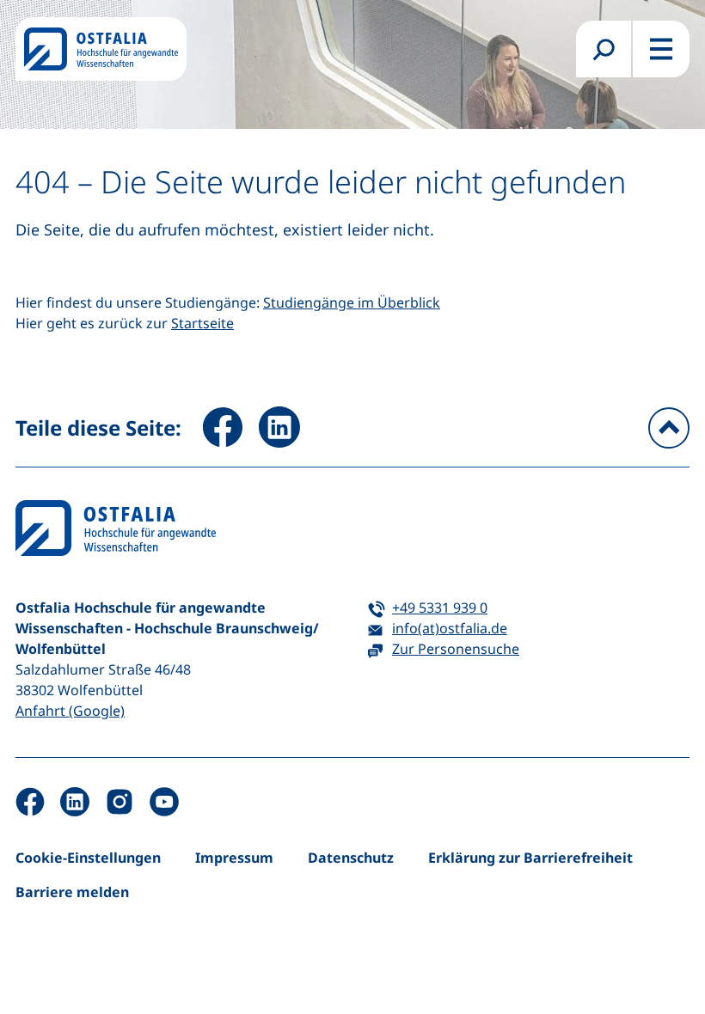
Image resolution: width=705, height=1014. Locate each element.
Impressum (234, 857)
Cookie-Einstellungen (88, 857)
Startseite (202, 323)
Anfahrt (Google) (70, 710)
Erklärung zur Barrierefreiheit (530, 857)
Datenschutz (351, 857)
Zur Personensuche (455, 648)
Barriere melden (72, 892)
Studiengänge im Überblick (351, 302)
